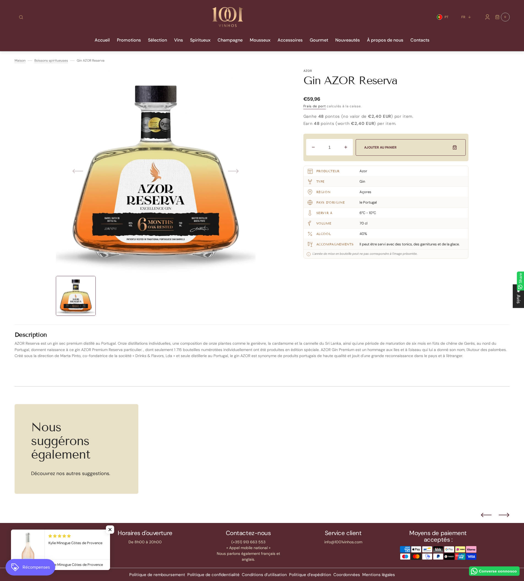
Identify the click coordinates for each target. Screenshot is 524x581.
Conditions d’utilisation (264, 574)
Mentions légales (378, 574)
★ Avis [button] (518, 296)
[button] (21, 17)
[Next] (504, 515)
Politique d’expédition (310, 574)
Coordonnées (346, 574)
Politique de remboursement (157, 574)
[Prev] (486, 515)
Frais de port (314, 106)
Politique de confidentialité (213, 574)
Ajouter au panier (380, 147)
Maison (20, 60)
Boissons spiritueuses (51, 60)
